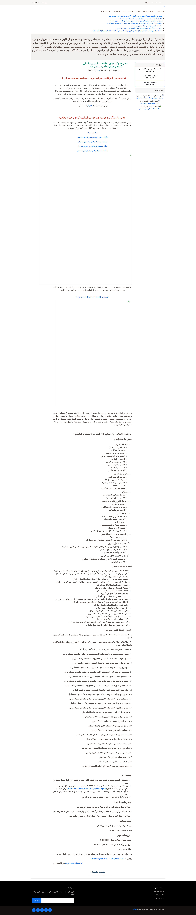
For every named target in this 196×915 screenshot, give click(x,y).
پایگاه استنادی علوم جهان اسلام (149, 108)
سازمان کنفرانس (159, 891)
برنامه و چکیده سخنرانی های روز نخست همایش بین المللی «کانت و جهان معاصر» (134, 23)
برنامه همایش (92, 133)
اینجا (98, 70)
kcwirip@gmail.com (99, 859)
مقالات (138, 11)
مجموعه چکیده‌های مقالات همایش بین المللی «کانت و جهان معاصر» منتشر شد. (135, 16)
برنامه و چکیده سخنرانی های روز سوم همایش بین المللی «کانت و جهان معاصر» (135, 21)
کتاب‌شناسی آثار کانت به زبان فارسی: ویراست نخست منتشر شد (140, 18)
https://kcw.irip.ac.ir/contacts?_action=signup (87, 789)
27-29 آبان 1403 (156, 2)
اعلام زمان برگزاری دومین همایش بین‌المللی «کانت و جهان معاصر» (139, 28)
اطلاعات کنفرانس (148, 11)
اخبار (124, 11)
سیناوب (135, 909)
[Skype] (34, 910)
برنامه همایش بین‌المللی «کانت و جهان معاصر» (146, 26)
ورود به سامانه (43, 2)
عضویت (34, 2)
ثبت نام (131, 11)
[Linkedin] (42, 910)
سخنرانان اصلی (159, 894)
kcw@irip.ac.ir (117, 859)
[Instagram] (38, 910)
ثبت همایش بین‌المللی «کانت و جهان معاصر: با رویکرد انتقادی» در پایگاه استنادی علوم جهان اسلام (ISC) (127, 31)
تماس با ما (116, 11)
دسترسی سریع (105, 11)
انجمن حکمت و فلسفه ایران (149, 103)
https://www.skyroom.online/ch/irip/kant (92, 297)
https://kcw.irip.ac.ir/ (73, 863)
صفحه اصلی (160, 11)
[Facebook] (50, 910)
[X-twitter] (46, 910)
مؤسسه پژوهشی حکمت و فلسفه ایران (150, 98)
